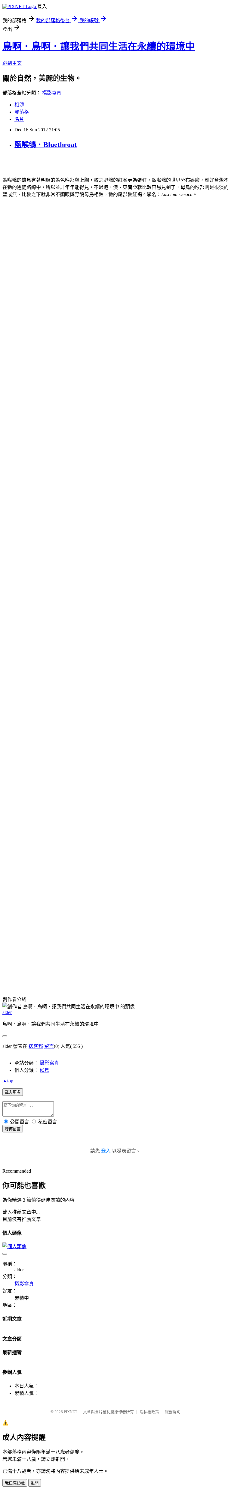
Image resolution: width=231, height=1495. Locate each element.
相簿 (19, 104)
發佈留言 (12, 1129)
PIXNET (70, 1412)
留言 (49, 1046)
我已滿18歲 (15, 1483)
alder (7, 1012)
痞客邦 (36, 1046)
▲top (7, 1080)
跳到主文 (12, 63)
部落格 (21, 112)
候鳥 (44, 1070)
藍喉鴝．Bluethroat (45, 144)
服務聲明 (172, 1412)
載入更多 (12, 1092)
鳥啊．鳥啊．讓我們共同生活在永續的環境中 (98, 46)
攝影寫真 (51, 92)
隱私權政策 (149, 1412)
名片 (19, 119)
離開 (34, 1483)
